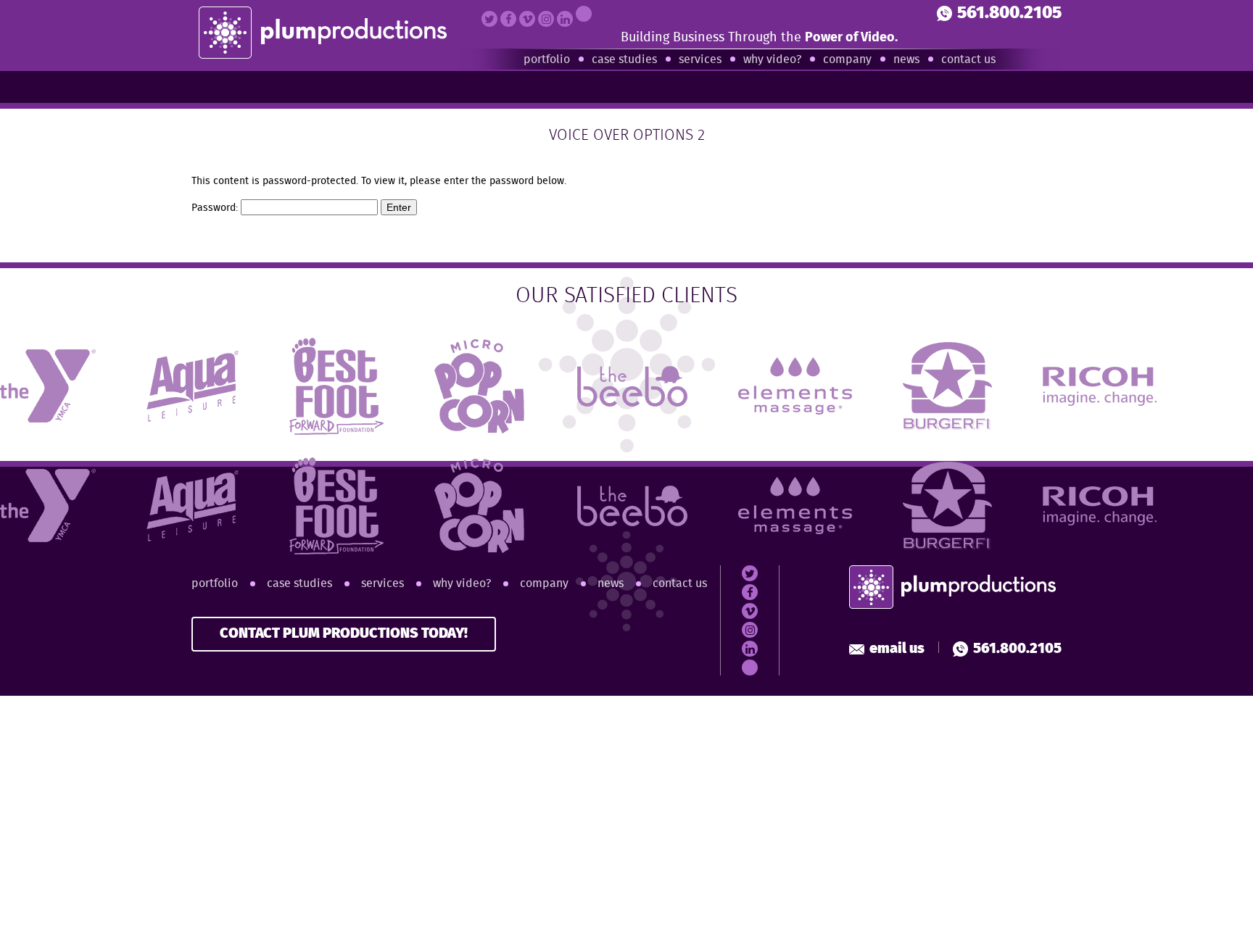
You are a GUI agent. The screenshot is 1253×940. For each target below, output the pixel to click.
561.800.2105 (1009, 13)
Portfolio (547, 60)
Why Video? (772, 60)
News (906, 60)
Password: (216, 208)
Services (700, 60)
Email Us (897, 649)
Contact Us (968, 60)
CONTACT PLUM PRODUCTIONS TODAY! (344, 634)
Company (847, 60)
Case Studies (624, 60)
